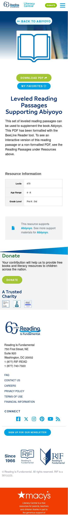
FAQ (6, 375)
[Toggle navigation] (62, 5)
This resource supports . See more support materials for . (38, 228)
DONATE (51, 5)
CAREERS (10, 385)
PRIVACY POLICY (14, 391)
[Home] (13, 4)
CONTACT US (13, 380)
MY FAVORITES (32, 86)
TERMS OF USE (15, 396)
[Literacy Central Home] (29, 4)
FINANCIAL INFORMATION (19, 401)
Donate (12, 280)
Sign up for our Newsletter (28, 432)
